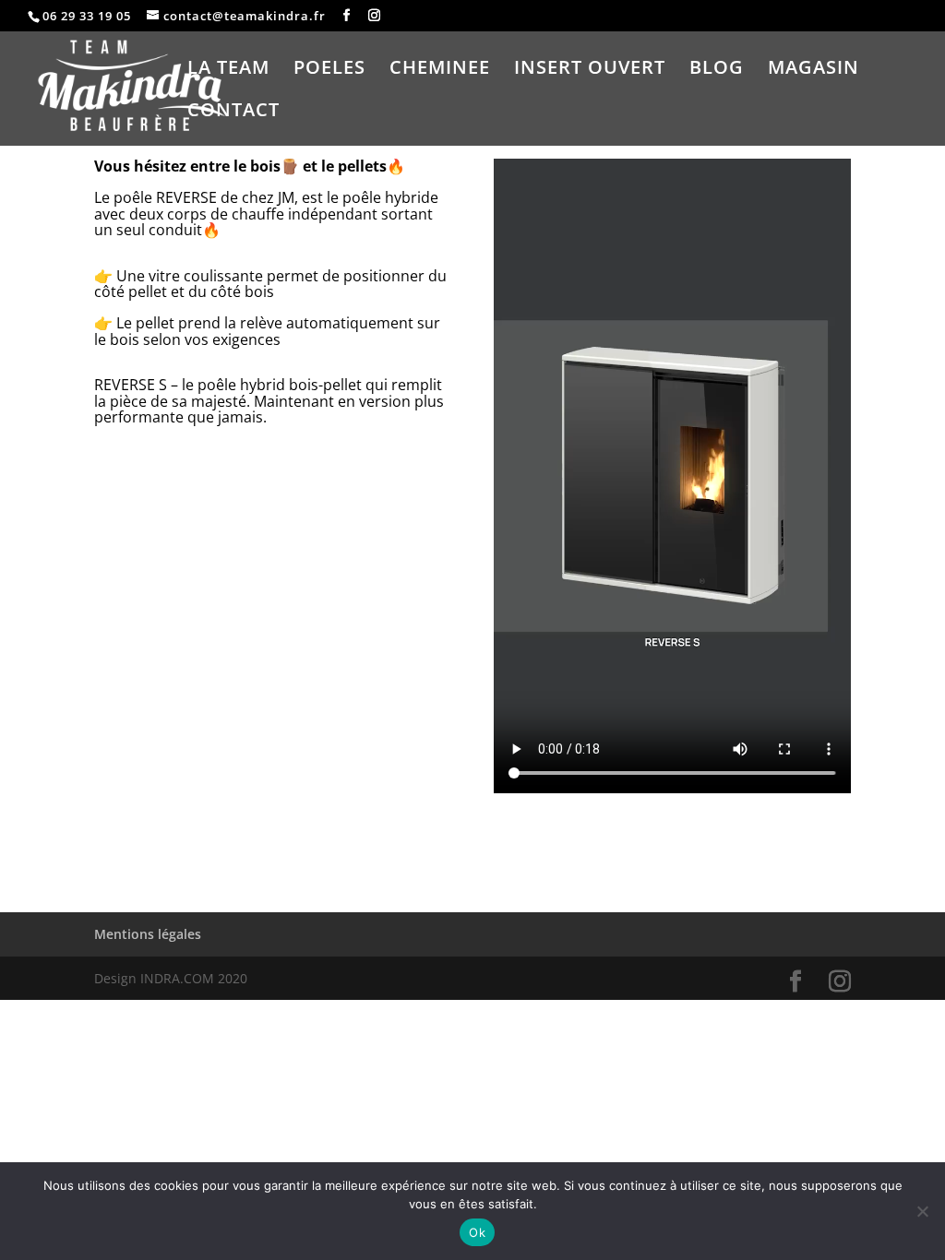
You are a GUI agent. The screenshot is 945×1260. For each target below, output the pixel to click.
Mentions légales (147, 934)
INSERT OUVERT (589, 70)
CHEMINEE (439, 70)
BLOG (716, 70)
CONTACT (233, 112)
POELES (329, 70)
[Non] (922, 1211)
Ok (477, 1232)
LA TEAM (228, 70)
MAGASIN (813, 70)
